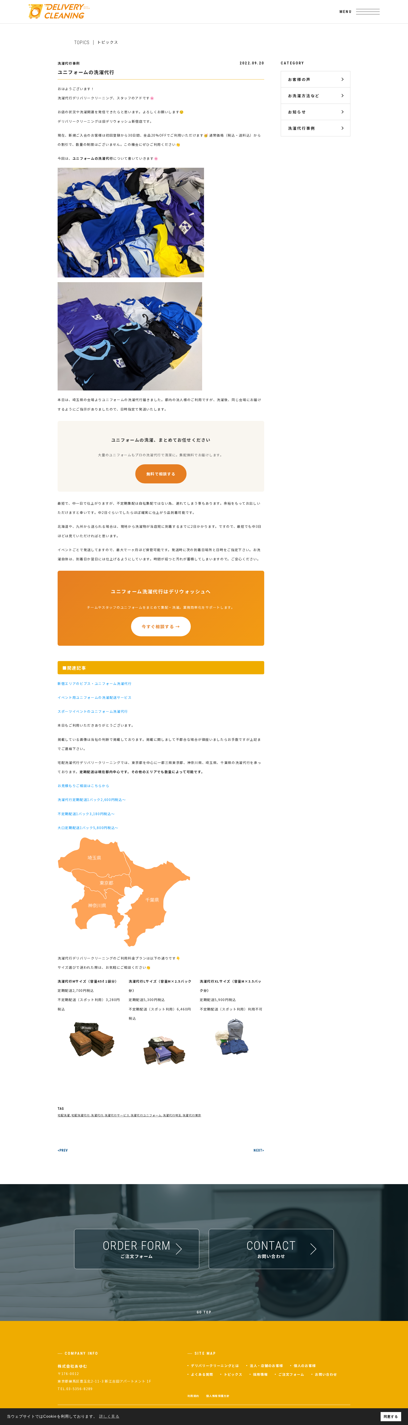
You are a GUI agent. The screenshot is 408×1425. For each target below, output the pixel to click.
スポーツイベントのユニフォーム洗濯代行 (93, 711)
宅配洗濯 (64, 1115)
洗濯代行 (97, 1115)
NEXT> (259, 1150)
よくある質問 (202, 1374)
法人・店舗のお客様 (266, 1365)
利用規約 (193, 1396)
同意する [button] (391, 1416)
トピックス (233, 1374)
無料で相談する (161, 474)
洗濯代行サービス (117, 1115)
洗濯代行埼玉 (172, 1115)
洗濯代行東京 (192, 1115)
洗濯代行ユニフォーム (146, 1115)
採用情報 (260, 1374)
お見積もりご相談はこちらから (84, 785)
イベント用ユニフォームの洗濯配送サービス (95, 697)
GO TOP (204, 1312)
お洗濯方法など (304, 95)
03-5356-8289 (79, 1388)
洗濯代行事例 (301, 128)
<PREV (63, 1150)
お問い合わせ (326, 1374)
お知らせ (297, 112)
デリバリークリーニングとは (215, 1365)
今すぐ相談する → (161, 626)
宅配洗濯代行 (80, 1115)
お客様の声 (299, 79)
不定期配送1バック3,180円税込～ (86, 813)
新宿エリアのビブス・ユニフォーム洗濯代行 (95, 683)
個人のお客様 (305, 1365)
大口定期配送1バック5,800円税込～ (88, 827)
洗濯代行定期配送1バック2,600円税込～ (92, 799)
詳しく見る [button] (109, 1416)
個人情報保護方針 (218, 1396)
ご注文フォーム (291, 1374)
